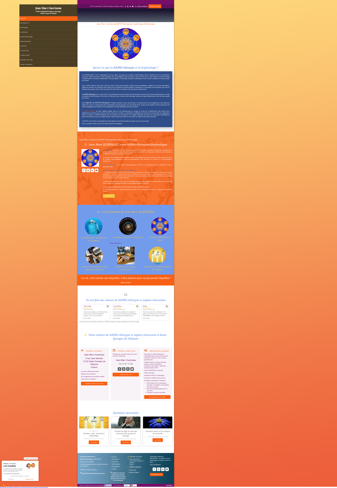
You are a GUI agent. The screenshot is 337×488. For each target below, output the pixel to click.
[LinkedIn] (130, 7)
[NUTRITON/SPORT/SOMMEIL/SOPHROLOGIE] (93, 422)
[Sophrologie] (126, 255)
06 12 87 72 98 (126, 364)
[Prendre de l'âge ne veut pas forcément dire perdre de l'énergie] (125, 422)
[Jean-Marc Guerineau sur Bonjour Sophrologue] (134, 485)
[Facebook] (125, 7)
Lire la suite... (87, 318)
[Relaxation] (94, 255)
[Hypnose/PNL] (128, 226)
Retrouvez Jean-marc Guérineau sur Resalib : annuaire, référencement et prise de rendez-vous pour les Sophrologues (24, 487)
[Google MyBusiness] (127, 7)
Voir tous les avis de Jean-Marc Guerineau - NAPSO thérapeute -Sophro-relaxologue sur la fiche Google (109, 321)
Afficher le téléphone (142, 6)
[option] (96, 312)
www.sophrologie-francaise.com (95, 473)
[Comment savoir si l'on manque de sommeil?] (157, 422)
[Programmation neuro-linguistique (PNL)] (160, 226)
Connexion (169, 485)
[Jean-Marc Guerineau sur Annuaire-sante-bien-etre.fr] (127, 485)
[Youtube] (132, 7)
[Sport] (157, 255)
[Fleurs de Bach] (93, 226)
